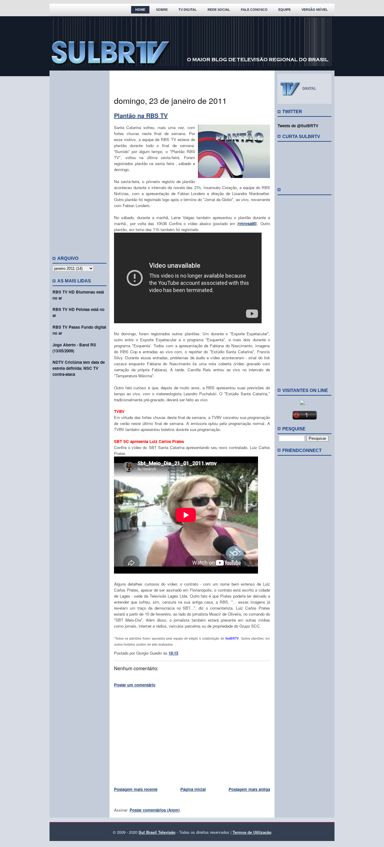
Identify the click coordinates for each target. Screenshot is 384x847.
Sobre (162, 9)
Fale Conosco (254, 9)
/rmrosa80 (246, 223)
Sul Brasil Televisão (157, 832)
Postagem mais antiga (249, 789)
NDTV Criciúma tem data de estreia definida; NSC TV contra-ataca (78, 368)
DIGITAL (309, 88)
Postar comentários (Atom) (155, 810)
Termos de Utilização (252, 832)
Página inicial (193, 789)
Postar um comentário (134, 685)
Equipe (284, 9)
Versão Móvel (315, 9)
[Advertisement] (79, 161)
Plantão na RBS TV (141, 115)
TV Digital (187, 9)
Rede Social (219, 9)
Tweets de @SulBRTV (298, 125)
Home (140, 9)
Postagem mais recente (136, 789)
